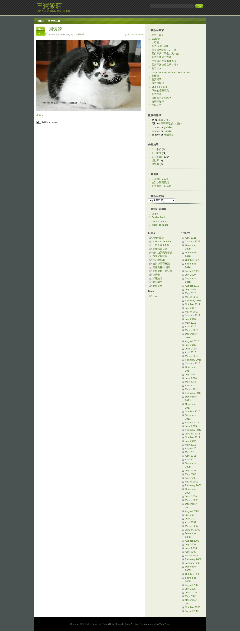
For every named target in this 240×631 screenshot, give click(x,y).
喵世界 (155, 160)
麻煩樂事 (157, 285)
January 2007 (192, 529)
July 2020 (190, 274)
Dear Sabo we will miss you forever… (172, 72)
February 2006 (193, 559)
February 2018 (193, 300)
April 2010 (190, 459)
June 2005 (191, 592)
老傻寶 (155, 75)
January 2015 (192, 363)
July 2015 (190, 344)
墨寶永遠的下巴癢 (161, 57)
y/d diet (168, 127)
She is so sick (159, 86)
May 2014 (190, 381)
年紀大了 (156, 105)
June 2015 (191, 348)
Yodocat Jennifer (162, 241)
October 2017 (192, 304)
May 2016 (190, 322)
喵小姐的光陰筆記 (162, 252)
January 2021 (192, 241)
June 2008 (191, 496)
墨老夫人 (156, 68)
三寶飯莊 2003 (160, 178)
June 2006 (191, 548)
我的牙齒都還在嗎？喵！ (165, 64)
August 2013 (192, 422)
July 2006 (190, 544)
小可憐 (155, 42)
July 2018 (190, 289)
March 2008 (191, 500)
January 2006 (192, 562)
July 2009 (190, 470)
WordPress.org (160, 224)
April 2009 (190, 478)
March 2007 (191, 526)
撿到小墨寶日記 (160, 182)
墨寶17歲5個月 (160, 46)
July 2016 (190, 319)
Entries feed (158, 217)
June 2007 (191, 518)
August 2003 (192, 611)
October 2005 (192, 574)
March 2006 (191, 555)
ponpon (60, 34)
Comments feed (160, 221)
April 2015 (190, 352)
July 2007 (190, 514)
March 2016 (191, 330)
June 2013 (191, 426)
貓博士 (156, 274)
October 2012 (192, 437)
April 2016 (190, 326)
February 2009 (193, 485)
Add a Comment (135, 34)
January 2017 (192, 315)
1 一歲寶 (156, 153)
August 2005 (192, 585)
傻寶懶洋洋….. (160, 101)
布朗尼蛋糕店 (160, 256)
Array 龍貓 (158, 237)
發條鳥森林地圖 (161, 267)
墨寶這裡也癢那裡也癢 (164, 60)
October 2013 (192, 411)
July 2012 (190, 441)
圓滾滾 (55, 29)
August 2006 (192, 540)
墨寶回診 (156, 79)
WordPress (164, 624)
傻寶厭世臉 (158, 83)
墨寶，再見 (158, 35)
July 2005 (190, 588)
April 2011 (190, 455)
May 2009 (190, 474)
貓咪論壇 (157, 278)
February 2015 (193, 359)
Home (40, 20)
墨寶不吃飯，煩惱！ (172, 123)
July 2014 (190, 374)
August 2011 (192, 448)
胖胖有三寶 (54, 20)
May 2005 (190, 596)
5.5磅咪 (156, 38)
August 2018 (192, 285)
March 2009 (191, 481)
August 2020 (192, 271)
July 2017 (190, 308)
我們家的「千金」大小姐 (165, 53)
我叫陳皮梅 (159, 259)
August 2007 (192, 511)
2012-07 (40, 31)
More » (40, 114)
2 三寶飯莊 (79, 34)
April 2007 (190, 522)
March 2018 (191, 296)
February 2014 (193, 393)
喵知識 (155, 164)
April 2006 (190, 551)
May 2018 (190, 293)
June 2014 (191, 378)
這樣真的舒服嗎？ (161, 97)
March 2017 (191, 311)
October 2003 (192, 607)
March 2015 (191, 356)
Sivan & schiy (131, 624)
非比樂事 (157, 282)
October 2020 (192, 259)
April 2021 (190, 237)
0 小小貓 (156, 149)
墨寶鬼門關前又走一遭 (164, 49)
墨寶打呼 (156, 94)
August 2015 (192, 341)
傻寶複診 (169, 134)
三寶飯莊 (49, 5)
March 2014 (191, 389)
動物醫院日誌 (160, 248)
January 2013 (192, 433)
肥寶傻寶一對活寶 (161, 186)
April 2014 (190, 385)
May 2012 (190, 444)
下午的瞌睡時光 (160, 90)
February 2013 (193, 429)
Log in (155, 213)
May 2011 (190, 452)
